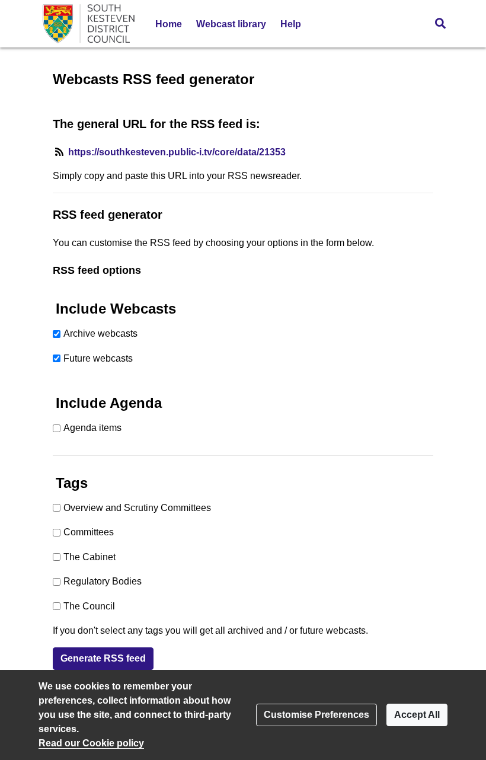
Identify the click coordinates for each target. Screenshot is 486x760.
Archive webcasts (100, 333)
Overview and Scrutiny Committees (137, 508)
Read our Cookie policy (91, 743)
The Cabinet (89, 557)
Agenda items (92, 428)
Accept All (417, 715)
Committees (88, 532)
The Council (89, 606)
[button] (440, 23)
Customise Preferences (316, 715)
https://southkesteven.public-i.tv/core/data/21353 (177, 152)
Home (168, 24)
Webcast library (231, 24)
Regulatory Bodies (102, 581)
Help (290, 24)
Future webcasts (98, 358)
